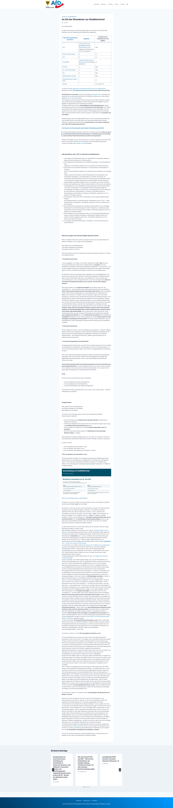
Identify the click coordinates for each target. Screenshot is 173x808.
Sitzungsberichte (72, 16)
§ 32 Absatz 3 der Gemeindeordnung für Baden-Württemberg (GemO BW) (83, 128)
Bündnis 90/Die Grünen (69, 54)
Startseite (96, 4)
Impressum (79, 800)
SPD (64, 57)
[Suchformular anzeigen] (127, 4)
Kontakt (123, 4)
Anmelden (94, 800)
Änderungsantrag (78, 726)
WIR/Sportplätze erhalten (69, 76)
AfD (64, 73)
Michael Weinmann (85, 60)
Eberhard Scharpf (83, 62)
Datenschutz (86, 800)
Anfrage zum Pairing (81, 143)
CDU (64, 47)
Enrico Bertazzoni (85, 43)
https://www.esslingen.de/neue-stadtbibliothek (75, 498)
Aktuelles (64, 16)
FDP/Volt (65, 67)
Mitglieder (86, 38)
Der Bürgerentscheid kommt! (81, 90)
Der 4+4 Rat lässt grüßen (74, 98)
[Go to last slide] (53, 769)
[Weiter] (120, 769)
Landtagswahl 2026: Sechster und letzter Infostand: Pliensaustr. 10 (110, 759)
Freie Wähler (66, 62)
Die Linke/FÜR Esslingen (69, 70)
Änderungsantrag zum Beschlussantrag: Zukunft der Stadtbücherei (87, 88)
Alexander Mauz (83, 47)
